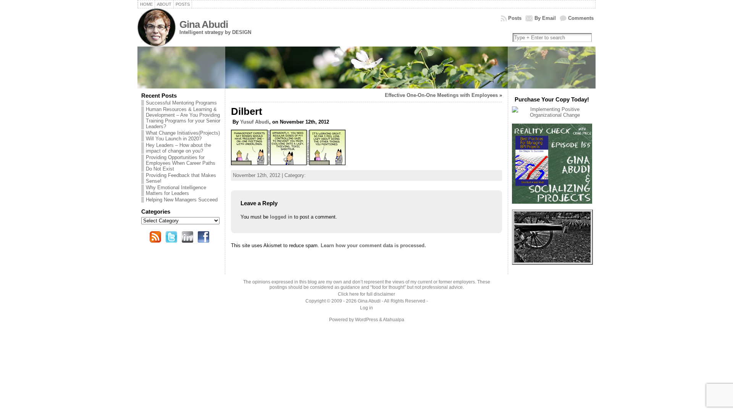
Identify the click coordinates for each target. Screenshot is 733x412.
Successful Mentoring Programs (181, 103)
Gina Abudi (203, 24)
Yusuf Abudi (254, 122)
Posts (514, 18)
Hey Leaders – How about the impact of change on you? (178, 148)
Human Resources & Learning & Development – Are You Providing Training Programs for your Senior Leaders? (183, 117)
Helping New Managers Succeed (182, 200)
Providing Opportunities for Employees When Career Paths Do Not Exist (180, 163)
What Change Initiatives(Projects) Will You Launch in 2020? (183, 136)
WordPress (366, 319)
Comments (581, 18)
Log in (366, 308)
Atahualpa (393, 319)
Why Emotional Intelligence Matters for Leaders (176, 190)
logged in (281, 217)
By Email (545, 18)
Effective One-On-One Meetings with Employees (441, 95)
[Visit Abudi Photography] (552, 261)
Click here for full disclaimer (366, 294)
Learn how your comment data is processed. (373, 245)
